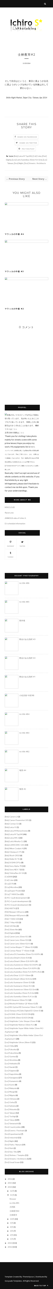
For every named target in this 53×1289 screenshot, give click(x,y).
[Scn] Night (18, 163)
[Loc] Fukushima (11, 1053)
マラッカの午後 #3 (14, 271)
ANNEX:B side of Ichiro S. (15, 518)
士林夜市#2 (14, 1211)
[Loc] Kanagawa (11, 1077)
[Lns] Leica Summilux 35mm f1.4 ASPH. (21, 968)
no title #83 (24, 733)
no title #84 (24, 714)
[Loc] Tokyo (10, 1120)
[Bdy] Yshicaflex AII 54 (14, 873)
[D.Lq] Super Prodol (13, 891)
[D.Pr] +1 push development (17, 901)
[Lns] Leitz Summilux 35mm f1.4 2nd (27, 160)
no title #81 (14, 1203)
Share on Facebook (27, 137)
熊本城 (22, 620)
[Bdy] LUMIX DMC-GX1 (14, 845)
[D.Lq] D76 (9, 883)
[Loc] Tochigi (10, 1116)
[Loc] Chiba (9, 1046)
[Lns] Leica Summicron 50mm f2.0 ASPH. (21, 965)
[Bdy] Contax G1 (12, 824)
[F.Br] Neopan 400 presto (15, 915)
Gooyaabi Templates (13, 1281)
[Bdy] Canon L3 (11, 816)
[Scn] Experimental (13, 1134)
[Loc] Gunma (10, 1056)
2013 (10, 1243)
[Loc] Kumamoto (12, 1081)
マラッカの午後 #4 (14, 234)
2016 (10, 1179)
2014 (10, 1187)
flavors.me (9, 513)
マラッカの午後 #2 (14, 308)
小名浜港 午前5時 (26, 695)
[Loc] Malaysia (10, 1088)
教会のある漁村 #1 (27, 676)
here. (33, 446)
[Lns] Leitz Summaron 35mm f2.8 (18, 982)
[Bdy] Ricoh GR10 (12, 855)
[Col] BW (8, 876)
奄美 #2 (22, 789)
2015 (10, 1183)
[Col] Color (37, 156)
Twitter (22, 546)
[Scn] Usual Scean (12, 1162)
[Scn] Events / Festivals (14, 1130)
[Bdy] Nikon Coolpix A (14, 848)
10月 (12, 1219)
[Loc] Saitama (10, 1106)
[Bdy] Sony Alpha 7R (13, 866)
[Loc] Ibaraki (10, 1067)
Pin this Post (28, 149)
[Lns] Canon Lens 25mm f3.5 (17, 936)
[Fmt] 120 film (10, 926)
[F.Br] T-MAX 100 (12, 919)
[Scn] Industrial (11, 1137)
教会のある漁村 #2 (27, 658)
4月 (11, 1227)
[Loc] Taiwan (10, 1113)
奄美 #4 (22, 770)
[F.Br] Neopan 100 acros (15, 912)
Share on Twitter (28, 143)
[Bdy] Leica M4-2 (12, 838)
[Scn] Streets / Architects (35, 163)
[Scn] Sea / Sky (11, 1152)
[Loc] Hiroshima (11, 1060)
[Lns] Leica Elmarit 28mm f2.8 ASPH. (20, 961)
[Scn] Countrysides (13, 1127)
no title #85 (24, 601)
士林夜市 (13, 1215)
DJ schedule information (15, 523)
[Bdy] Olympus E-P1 (13, 852)
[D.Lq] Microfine (11, 887)
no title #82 (24, 751)
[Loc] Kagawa (10, 1070)
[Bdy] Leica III (10, 827)
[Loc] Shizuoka (11, 1109)
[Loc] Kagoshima (12, 1074)
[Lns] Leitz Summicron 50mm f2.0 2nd (20, 989)
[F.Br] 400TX (10, 908)
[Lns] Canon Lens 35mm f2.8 (17, 940)
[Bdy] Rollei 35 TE (12, 859)
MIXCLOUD (10, 507)
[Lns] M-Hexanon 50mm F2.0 (17, 1000)
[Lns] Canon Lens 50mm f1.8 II (17, 943)
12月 (12, 1191)
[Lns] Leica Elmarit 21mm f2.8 (17, 958)
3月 (11, 1231)
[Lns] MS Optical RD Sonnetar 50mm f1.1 (22, 1007)
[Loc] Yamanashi (11, 1123)
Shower (13, 1199)
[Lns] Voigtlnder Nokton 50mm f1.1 (19, 1025)
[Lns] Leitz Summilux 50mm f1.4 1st (19, 996)
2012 (10, 1247)
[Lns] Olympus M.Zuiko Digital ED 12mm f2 (22, 1010)
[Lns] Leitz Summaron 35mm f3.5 (18, 986)
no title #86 (24, 583)
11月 (12, 1195)
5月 (11, 1223)
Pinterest (10, 546)
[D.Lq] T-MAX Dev (12, 894)
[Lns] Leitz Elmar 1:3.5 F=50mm (18, 975)
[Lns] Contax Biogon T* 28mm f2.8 (19, 947)
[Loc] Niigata (10, 1095)
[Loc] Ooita (9, 1102)
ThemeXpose (28, 1276)
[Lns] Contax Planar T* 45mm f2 (18, 950)
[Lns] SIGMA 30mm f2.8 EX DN (18, 1017)
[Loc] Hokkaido (11, 1063)
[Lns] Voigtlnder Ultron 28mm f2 (18, 1042)
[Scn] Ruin (9, 1148)
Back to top (40, 1286)
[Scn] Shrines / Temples (15, 1155)
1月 (11, 1239)
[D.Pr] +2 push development (17, 905)
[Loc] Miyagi (10, 1092)
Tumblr (10, 557)
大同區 (12, 1207)
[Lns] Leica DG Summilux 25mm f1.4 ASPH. (22, 954)
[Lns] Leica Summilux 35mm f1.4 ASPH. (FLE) (23, 972)
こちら (14, 429)
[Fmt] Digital (10, 933)
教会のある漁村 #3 (27, 639)
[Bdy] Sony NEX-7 (12, 869)
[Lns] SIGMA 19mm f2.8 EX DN (18, 1014)
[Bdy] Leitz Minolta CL (14, 841)
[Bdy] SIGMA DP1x (13, 862)
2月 (11, 1235)
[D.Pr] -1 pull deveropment (16, 898)
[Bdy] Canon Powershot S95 (17, 820)
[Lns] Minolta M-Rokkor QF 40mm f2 (20, 1003)
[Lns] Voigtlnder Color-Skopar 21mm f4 (21, 1021)
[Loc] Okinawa (11, 1099)
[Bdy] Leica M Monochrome (16, 831)
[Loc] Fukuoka (10, 1049)
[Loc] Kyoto (10, 1085)
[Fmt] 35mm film (11, 929)
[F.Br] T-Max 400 (11, 922)
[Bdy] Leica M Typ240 (23, 156)
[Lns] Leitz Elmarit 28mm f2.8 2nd (18, 979)
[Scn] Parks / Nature (13, 1144)
